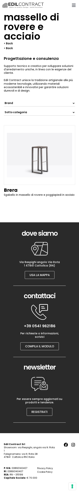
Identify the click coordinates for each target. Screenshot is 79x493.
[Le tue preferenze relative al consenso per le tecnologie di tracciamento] (72, 486)
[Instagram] (73, 445)
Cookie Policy (45, 472)
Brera (11, 190)
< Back (8, 43)
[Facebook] (66, 445)
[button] (73, 5)
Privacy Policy (45, 468)
